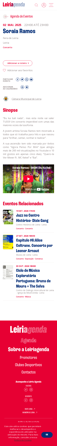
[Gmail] (22, 88)
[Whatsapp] (27, 80)
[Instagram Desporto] (31, 400)
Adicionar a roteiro (17, 63)
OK (47, 435)
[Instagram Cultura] (31, 390)
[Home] (14, 5)
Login (44, 5)
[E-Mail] (31, 80)
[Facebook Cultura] (26, 390)
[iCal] (27, 88)
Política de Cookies (23, 440)
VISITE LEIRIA (28, 409)
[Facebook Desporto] (26, 400)
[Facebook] (18, 80)
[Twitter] (22, 80)
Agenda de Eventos (21, 17)
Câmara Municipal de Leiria (26, 99)
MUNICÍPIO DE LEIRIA (29, 413)
